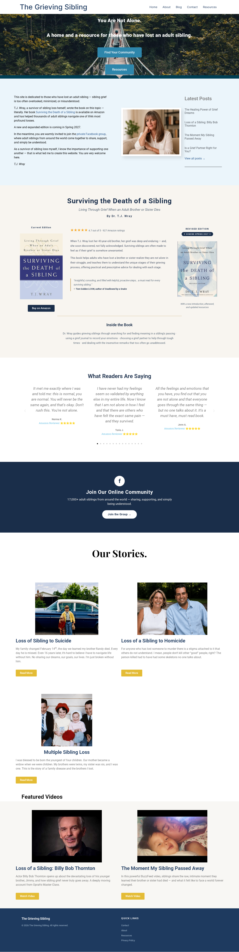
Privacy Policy (128, 940)
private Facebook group (91, 134)
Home (153, 7)
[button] (25, 411)
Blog (179, 7)
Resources (210, 7)
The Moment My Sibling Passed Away (199, 136)
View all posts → (195, 158)
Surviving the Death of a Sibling (55, 112)
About (167, 7)
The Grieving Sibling (53, 7)
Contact (192, 7)
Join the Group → (119, 514)
